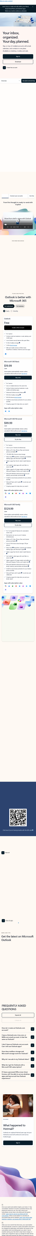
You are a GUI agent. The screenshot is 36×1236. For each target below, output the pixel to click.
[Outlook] (5, 416)
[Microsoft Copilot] (5, 499)
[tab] (6, 113)
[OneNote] (23, 499)
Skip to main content (6, 1)
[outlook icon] (5, 359)
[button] (10, 81)
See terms (24, 379)
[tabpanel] (18, 144)
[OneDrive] (9, 416)
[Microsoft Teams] (5, 502)
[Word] (9, 499)
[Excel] (12, 499)
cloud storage (13, 351)
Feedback (5, 1232)
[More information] (19, 348)
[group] (22, 266)
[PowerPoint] (16, 499)
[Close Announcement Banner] (32, 6)
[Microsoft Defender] (30, 499)
